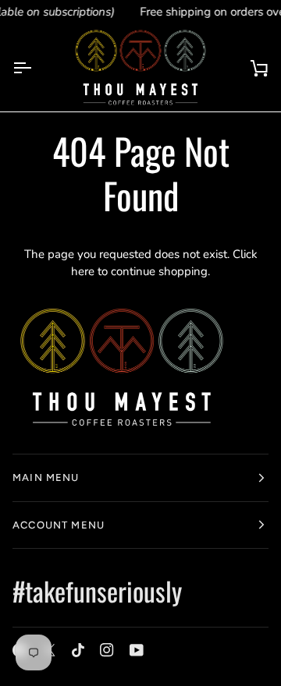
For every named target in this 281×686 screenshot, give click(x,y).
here (82, 271)
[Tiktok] (78, 650)
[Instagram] (107, 650)
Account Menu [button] (58, 525)
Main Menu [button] (46, 477)
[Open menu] (35, 67)
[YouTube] (137, 650)
